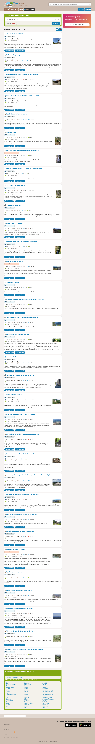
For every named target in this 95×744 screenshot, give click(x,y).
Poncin (25, 707)
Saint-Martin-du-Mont (47, 694)
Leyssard (26, 694)
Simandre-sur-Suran (47, 697)
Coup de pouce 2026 (9, 732)
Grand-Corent (27, 684)
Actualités (6, 729)
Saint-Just (44, 693)
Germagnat (27, 682)
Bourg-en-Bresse (10, 687)
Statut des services (43, 741)
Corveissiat (8, 698)
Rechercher (55, 23)
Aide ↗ (21, 9)
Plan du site (7, 724)
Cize (7, 697)
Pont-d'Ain (44, 682)
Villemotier (45, 704)
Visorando (6, 12)
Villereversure (45, 706)
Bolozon (8, 685)
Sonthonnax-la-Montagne (48, 698)
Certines (8, 691)
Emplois (6, 727)
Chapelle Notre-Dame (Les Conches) (14, 677)
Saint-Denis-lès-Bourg (47, 690)
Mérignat (26, 698)
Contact (6, 734)
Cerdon (7, 690)
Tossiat (44, 700)
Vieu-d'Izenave (45, 703)
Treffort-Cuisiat (46, 701)
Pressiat (44, 685)
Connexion (88, 9)
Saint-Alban (45, 688)
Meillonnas (26, 697)
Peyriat (25, 706)
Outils (6, 9)
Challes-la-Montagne (11, 694)
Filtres (11, 23)
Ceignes (8, 688)
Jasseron (26, 687)
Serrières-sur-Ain (46, 696)
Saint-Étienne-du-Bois (47, 691)
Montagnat (26, 700)
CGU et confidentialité (9, 722)
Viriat (43, 707)
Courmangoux (9, 700)
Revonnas (44, 687)
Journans (26, 688)
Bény (7, 682)
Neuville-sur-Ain (28, 701)
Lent (25, 693)
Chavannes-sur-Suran (11, 696)
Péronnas (26, 704)
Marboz (26, 696)
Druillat (8, 704)
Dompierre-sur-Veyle (11, 701)
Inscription (81, 9)
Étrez (7, 706)
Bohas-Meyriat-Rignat (11, 684)
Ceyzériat (8, 693)
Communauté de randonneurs (11, 737)
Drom (7, 703)
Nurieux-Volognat (28, 703)
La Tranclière (27, 690)
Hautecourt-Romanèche (29, 685)
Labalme (26, 691)
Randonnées (14, 9)
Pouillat (44, 684)
